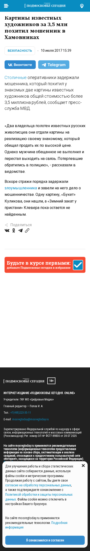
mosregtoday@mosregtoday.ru (30, 419)
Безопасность (20, 50)
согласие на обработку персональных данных (38, 485)
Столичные (16, 77)
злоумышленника (21, 188)
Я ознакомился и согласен (45, 540)
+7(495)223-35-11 (20, 412)
